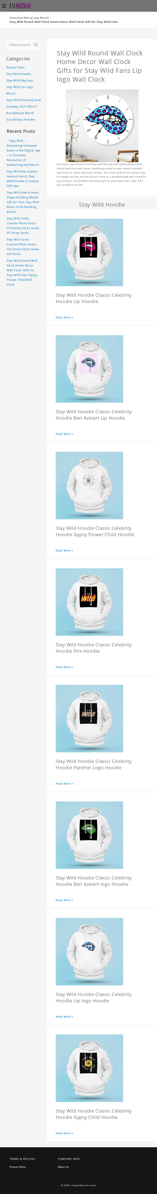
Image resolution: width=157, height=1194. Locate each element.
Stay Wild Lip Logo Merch (33, 17)
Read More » (64, 317)
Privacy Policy (18, 1167)
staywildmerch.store (83, 1185)
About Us (63, 1167)
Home (13, 17)
